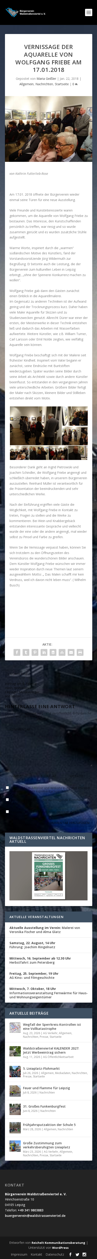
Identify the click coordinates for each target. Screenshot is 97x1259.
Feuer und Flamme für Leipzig (46, 1088)
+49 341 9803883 (30, 1210)
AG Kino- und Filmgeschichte (33, 975)
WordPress (60, 1248)
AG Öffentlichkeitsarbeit (58, 1057)
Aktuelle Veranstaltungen (36, 917)
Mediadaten (62, 1073)
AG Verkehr (50, 1033)
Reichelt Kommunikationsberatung (58, 1243)
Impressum (19, 1254)
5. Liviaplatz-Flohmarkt (41, 1068)
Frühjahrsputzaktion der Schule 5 (49, 1125)
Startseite (62, 84)
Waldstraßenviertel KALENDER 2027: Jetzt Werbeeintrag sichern (51, 1050)
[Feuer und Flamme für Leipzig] (15, 1091)
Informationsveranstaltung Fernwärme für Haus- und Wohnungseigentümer (48, 993)
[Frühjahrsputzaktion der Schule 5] (15, 1127)
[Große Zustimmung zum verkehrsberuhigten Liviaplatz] (15, 1146)
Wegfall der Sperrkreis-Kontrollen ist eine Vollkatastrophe (52, 1026)
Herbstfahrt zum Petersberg (40, 960)
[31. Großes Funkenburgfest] (15, 1109)
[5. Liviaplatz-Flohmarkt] (15, 1071)
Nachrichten (44, 84)
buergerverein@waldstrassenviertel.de (35, 1215)
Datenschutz (55, 1254)
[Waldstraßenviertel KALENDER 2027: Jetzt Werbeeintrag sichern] (15, 1051)
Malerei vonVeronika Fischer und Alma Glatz (44, 930)
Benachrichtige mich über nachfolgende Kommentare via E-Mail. (46, 801)
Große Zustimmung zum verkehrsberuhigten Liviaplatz (46, 1145)
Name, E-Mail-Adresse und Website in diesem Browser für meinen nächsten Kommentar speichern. (47, 789)
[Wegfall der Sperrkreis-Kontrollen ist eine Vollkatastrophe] (15, 1027)
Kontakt (36, 1254)
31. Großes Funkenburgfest (44, 1106)
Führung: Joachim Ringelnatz (32, 945)
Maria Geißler (46, 78)
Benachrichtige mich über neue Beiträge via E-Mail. (47, 812)
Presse (44, 1037)
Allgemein (26, 84)
